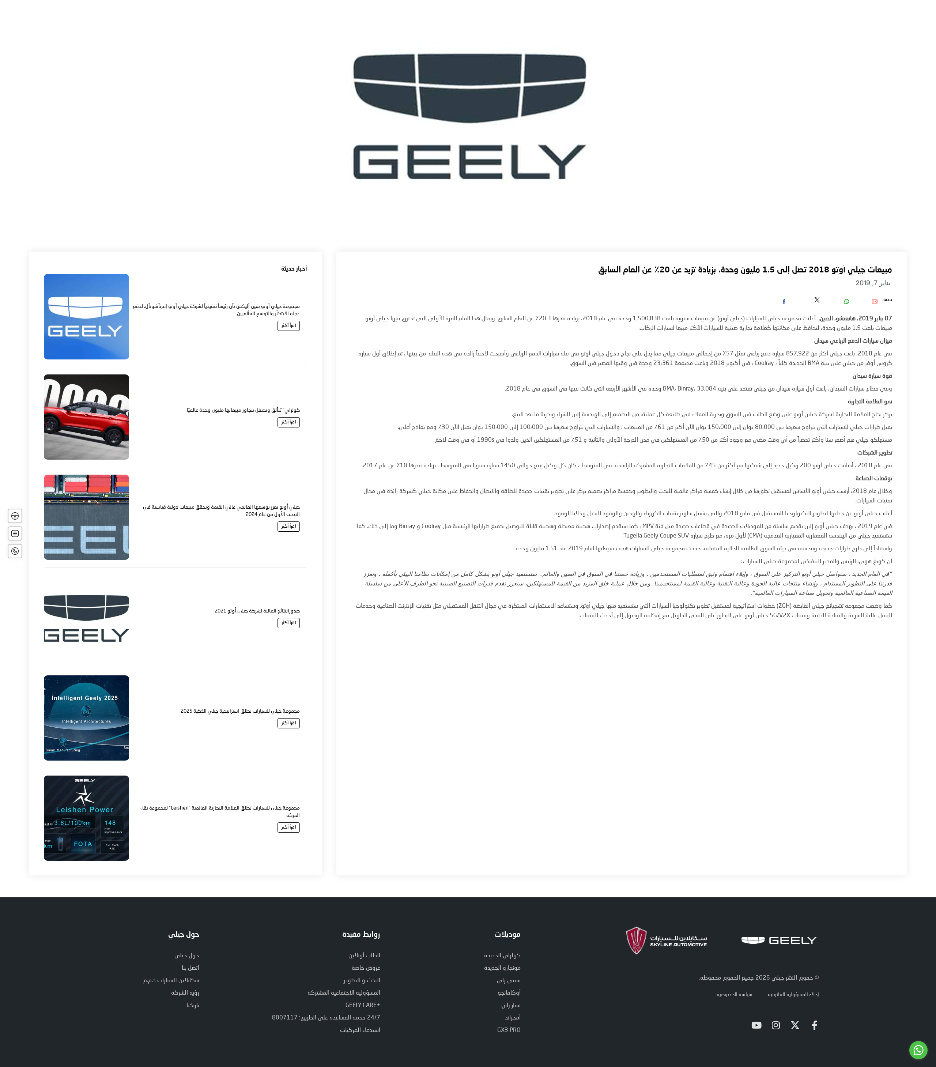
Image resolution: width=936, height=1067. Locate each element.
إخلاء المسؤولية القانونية (793, 994)
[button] (868, 299)
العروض (494, 21)
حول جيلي (597, 21)
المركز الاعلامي (419, 21)
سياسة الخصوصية (734, 994)
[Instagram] (775, 1025)
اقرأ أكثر (289, 326)
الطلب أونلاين (368, 21)
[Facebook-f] (814, 1025)
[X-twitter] (795, 1025)
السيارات (559, 21)
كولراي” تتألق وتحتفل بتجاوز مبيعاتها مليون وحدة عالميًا (243, 410)
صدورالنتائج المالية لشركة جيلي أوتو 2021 (257, 610)
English (235, 20)
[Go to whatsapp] (918, 1050)
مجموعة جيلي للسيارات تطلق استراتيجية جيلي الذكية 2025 (240, 711)
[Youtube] (756, 1025)
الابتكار (526, 21)
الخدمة (462, 21)
